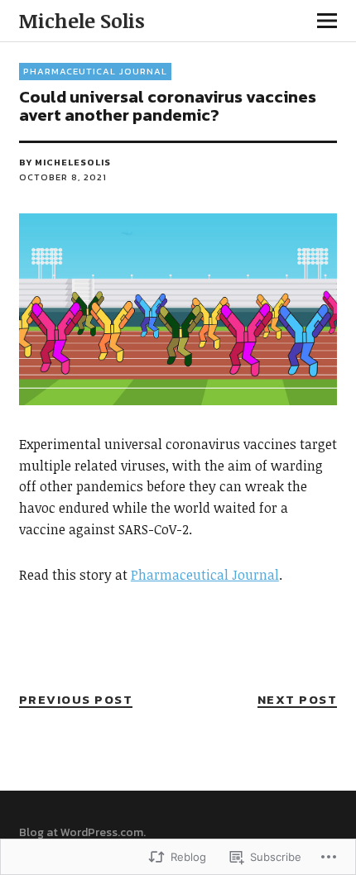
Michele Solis (82, 20)
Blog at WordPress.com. (82, 832)
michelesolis (73, 162)
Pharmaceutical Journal (95, 71)
